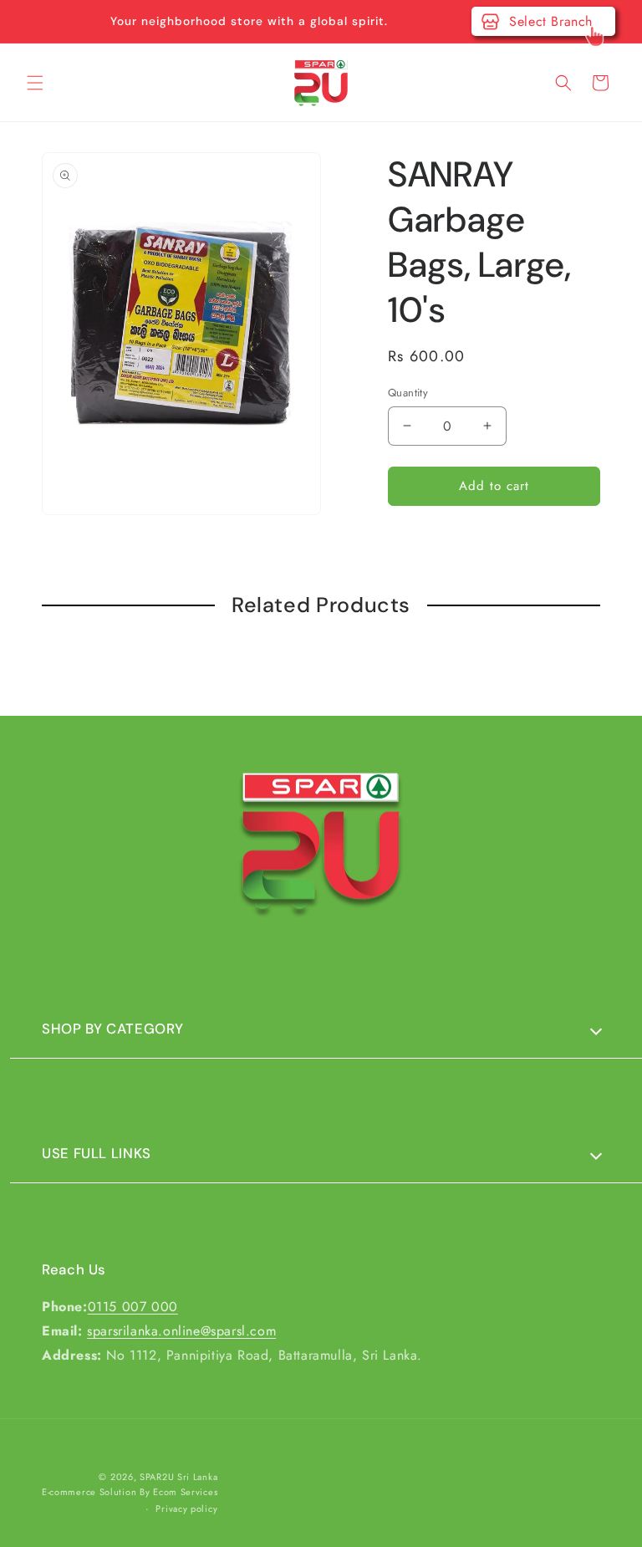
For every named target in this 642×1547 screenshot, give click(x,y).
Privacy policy (186, 1508)
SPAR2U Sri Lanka (178, 1476)
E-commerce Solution (89, 1491)
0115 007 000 (133, 1306)
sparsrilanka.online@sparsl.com (181, 1330)
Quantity (408, 393)
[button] (35, 82)
